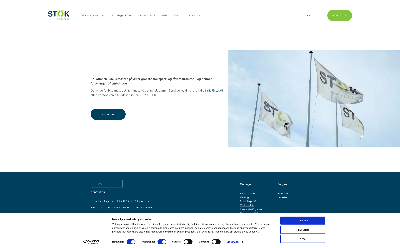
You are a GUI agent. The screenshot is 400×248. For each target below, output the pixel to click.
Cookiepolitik (247, 205)
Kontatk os (108, 114)
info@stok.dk (121, 207)
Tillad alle (303, 220)
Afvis (302, 239)
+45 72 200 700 (100, 207)
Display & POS (146, 15)
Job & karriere (247, 193)
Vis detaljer (233, 241)
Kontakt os (340, 15)
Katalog (244, 197)
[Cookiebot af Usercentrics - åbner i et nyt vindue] (91, 242)
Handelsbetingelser (251, 209)
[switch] (162, 241)
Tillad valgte (302, 229)
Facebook (282, 193)
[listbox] (307, 15)
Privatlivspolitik (248, 201)
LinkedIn (282, 197)
